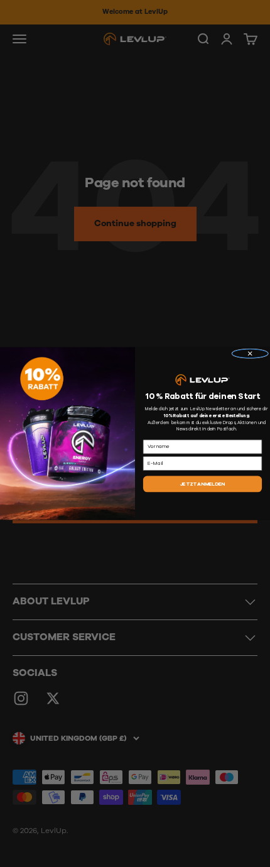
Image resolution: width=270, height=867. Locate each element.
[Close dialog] (250, 353)
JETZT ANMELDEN (202, 483)
